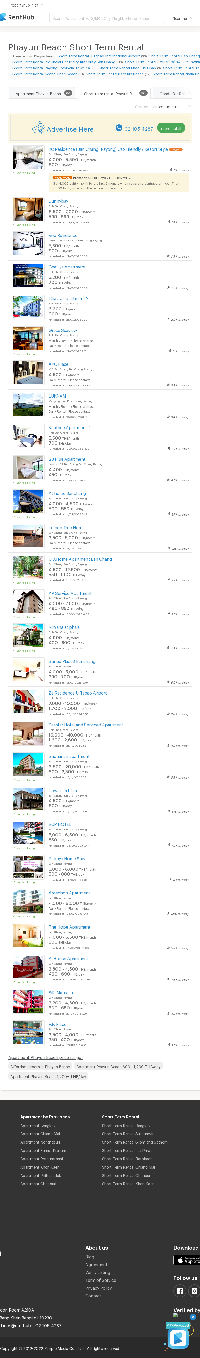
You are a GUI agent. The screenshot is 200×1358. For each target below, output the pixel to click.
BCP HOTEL (60, 823)
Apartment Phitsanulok (40, 1174)
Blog (89, 1256)
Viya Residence (63, 234)
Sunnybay (58, 200)
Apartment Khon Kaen (39, 1166)
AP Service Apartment (70, 592)
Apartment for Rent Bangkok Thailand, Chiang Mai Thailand (24, 17)
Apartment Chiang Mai (40, 1132)
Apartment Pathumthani (41, 1157)
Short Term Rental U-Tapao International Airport (99, 55)
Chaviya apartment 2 (69, 297)
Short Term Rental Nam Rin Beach (115, 73)
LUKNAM (57, 395)
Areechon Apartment (69, 892)
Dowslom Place (63, 789)
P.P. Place (57, 1023)
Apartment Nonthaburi (40, 1141)
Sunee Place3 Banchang (72, 660)
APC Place (58, 363)
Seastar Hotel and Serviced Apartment (86, 724)
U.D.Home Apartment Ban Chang (80, 558)
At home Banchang (67, 492)
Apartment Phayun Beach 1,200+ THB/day (48, 1075)
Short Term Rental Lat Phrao (127, 1149)
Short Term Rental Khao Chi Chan (127, 67)
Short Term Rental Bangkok (126, 1124)
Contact (93, 1295)
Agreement (96, 1263)
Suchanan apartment (69, 755)
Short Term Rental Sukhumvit (128, 1132)
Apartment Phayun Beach (38, 92)
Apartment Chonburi (38, 1182)
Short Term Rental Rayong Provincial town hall (51, 67)
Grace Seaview (63, 329)
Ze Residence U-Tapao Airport (78, 692)
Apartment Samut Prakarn (43, 1149)
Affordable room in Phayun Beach (40, 1065)
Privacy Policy (98, 1287)
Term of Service (100, 1279)
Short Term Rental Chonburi (126, 1174)
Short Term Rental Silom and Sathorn (135, 1141)
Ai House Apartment (68, 957)
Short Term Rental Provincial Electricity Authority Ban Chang (64, 61)
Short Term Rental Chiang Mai (128, 1166)
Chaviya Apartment (67, 266)
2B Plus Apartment (67, 458)
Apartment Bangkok (37, 1124)
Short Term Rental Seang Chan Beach (44, 73)
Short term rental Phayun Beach (112, 92)
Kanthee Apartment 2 (70, 426)
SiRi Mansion (61, 992)
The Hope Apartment (69, 926)
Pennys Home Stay (67, 857)
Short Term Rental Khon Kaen (128, 1182)
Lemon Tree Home (67, 526)
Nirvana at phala (64, 626)
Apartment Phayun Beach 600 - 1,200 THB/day (118, 1065)
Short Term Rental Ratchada (127, 1157)
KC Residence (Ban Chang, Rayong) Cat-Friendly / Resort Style (108, 148)
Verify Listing (97, 1271)
